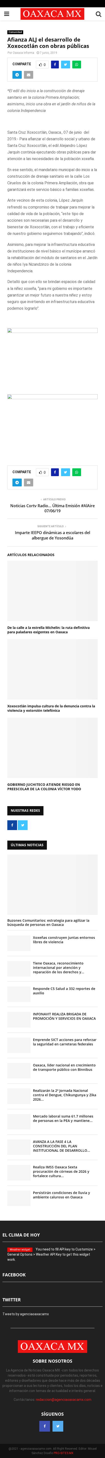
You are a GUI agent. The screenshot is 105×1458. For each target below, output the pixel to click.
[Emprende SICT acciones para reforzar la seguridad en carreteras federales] (19, 1045)
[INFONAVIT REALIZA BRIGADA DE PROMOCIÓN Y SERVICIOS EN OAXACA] (19, 1019)
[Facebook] (44, 1426)
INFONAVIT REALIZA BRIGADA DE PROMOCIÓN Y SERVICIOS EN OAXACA (64, 1016)
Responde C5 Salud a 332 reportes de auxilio (64, 990)
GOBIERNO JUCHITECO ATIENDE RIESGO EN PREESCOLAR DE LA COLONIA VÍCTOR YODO (44, 786)
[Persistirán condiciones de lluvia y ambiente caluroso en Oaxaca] (19, 1198)
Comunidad (15, 32)
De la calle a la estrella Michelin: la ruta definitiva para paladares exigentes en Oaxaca (48, 629)
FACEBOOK (14, 1275)
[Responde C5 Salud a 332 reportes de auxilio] (19, 994)
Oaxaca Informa (23, 53)
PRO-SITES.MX (64, 1453)
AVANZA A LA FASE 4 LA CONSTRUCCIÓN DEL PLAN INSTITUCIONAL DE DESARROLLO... (61, 1146)
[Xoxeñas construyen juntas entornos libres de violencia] (19, 943)
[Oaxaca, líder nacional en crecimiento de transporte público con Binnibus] (19, 1070)
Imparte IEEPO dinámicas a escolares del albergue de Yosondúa (52, 535)
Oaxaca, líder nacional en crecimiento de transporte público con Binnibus (64, 1067)
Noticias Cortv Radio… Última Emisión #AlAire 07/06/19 (52, 508)
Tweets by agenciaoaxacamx (25, 1314)
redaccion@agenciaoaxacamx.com (63, 1400)
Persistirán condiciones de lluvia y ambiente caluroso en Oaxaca (61, 1194)
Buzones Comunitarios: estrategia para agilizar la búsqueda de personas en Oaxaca (48, 922)
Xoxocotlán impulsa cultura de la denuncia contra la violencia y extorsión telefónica (51, 708)
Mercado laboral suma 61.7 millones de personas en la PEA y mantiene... (63, 1118)
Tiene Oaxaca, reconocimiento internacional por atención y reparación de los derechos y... (58, 967)
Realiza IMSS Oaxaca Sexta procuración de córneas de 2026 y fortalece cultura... (61, 1171)
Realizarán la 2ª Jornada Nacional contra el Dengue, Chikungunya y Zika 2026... (64, 1095)
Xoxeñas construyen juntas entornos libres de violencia (64, 939)
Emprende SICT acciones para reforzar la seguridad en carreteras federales (64, 1041)
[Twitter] (57, 1426)
